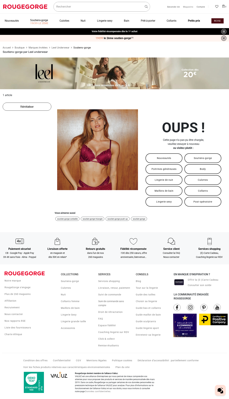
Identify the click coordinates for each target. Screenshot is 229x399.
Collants (203, 190)
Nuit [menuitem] (83, 20)
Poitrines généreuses (164, 169)
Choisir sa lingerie (146, 301)
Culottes (203, 180)
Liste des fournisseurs (18, 327)
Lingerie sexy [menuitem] (104, 20)
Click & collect (106, 338)
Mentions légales (97, 360)
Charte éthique (13, 334)
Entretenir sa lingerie (148, 334)
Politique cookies (122, 360)
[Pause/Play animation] (223, 31)
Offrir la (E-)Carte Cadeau (203, 279)
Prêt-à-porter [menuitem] (148, 20)
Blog (138, 281)
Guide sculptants (146, 321)
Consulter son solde (199, 285)
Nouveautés (164, 158)
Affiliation (10, 300)
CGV (78, 360)
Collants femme (70, 301)
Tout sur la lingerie (147, 288)
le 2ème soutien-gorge (114, 38)
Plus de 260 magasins (18, 294)
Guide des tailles (145, 294)
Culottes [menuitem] (64, 20)
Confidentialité (62, 360)
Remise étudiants (108, 345)
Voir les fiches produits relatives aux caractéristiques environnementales (66, 367)
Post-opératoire (202, 201)
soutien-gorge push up (117, 219)
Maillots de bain (164, 190)
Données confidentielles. (98, 391)
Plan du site (123, 367)
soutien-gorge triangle (92, 219)
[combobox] (102, 6)
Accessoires (68, 328)
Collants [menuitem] (171, 20)
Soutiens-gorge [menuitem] (39, 20)
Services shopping (109, 281)
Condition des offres (35, 360)
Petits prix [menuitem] (194, 20)
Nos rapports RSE (15, 321)
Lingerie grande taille (73, 321)
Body (203, 169)
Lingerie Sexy (69, 314)
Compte (201, 7)
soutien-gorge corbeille (67, 219)
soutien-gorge (139, 219)
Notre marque (13, 280)
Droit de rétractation (110, 312)
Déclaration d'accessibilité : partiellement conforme (168, 360)
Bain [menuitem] (126, 20)
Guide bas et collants (148, 308)
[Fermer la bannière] (223, 38)
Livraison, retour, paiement (114, 288)
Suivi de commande (109, 294)
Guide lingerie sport (147, 328)
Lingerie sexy (164, 201)
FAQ (100, 318)
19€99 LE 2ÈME (39, 23)
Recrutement (12, 307)
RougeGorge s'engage (18, 287)
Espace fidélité (107, 325)
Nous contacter (14, 314)
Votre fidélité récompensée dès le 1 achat (114, 29)
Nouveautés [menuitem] (12, 20)
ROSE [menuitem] (217, 21)
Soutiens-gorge (203, 158)
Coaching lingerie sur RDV (113, 332)
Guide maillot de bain (148, 314)
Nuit (63, 294)
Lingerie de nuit (164, 180)
